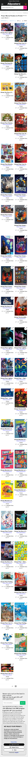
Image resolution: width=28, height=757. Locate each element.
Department (4, 20)
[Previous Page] (12, 686)
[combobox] (12, 7)
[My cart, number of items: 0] (26, 4)
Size (18, 20)
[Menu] (2, 4)
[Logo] (14, 4)
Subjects (12, 20)
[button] (14, 1)
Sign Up (22, 702)
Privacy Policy (14, 742)
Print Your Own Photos (14, 1)
